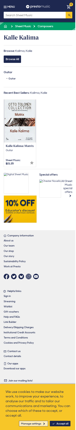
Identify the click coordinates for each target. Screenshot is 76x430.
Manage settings (31, 423)
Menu (11, 7)
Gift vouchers (11, 311)
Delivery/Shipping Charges (19, 327)
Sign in (7, 296)
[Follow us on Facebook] (7, 276)
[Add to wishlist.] (32, 162)
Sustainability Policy (15, 261)
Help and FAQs (12, 316)
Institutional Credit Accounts (19, 332)
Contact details (12, 356)
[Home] (6, 26)
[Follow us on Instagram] (29, 276)
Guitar (12, 78)
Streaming (9, 301)
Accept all (62, 423)
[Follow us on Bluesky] (22, 276)
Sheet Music (23, 26)
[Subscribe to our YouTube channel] (37, 276)
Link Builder (10, 322)
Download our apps (14, 368)
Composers (45, 26)
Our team (9, 245)
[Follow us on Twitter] (14, 276)
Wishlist (8, 306)
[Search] (69, 15)
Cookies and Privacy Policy (19, 342)
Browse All (12, 59)
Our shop (9, 251)
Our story (9, 256)
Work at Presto (12, 266)
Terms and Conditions (16, 337)
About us (8, 240)
